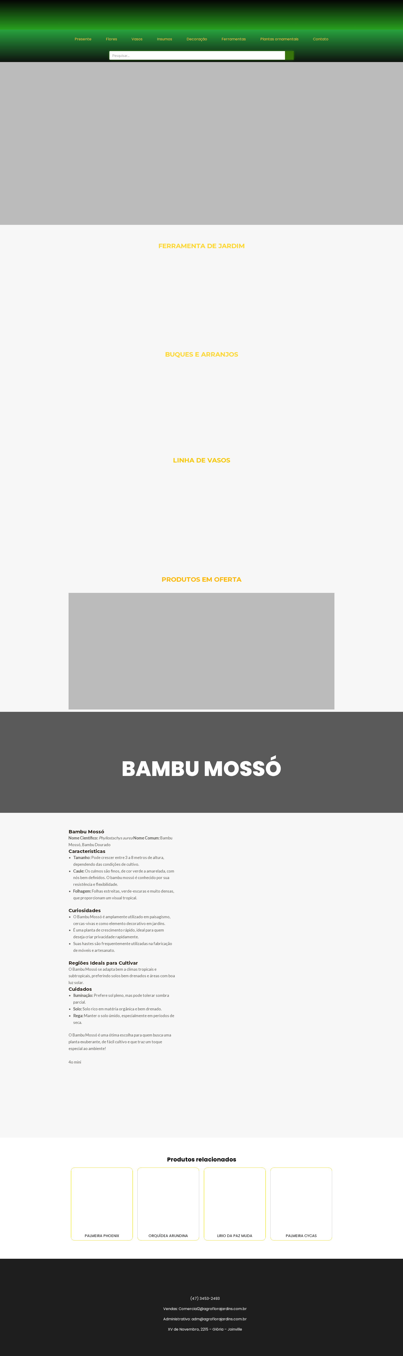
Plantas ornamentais (279, 39)
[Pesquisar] (289, 55)
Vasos (137, 39)
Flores (111, 39)
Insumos (164, 39)
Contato (320, 39)
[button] (4, 143)
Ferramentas (234, 39)
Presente (83, 39)
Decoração (197, 39)
